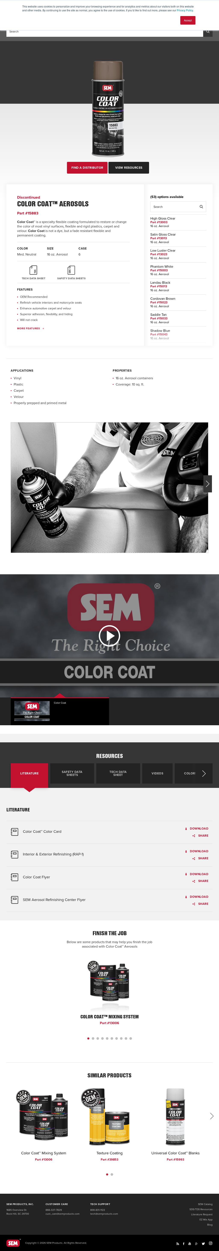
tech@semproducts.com (104, 1213)
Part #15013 (158, 286)
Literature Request (202, 1214)
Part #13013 (158, 238)
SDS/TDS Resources (201, 1209)
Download (198, 828)
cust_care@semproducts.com (63, 1213)
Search (201, 206)
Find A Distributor (87, 168)
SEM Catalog (205, 1204)
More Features (28, 328)
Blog (210, 1224)
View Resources (128, 168)
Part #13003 (158, 222)
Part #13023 (158, 254)
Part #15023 (158, 302)
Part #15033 (158, 318)
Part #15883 (27, 213)
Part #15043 (158, 334)
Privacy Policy (185, 10)
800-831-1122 (97, 1209)
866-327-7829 (54, 1209)
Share (202, 835)
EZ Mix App (206, 1219)
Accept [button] (188, 20)
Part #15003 (159, 270)
